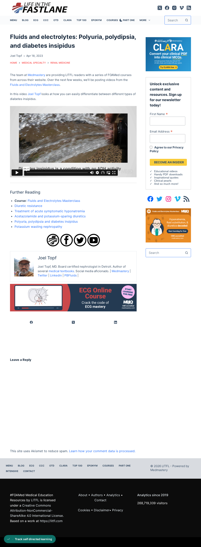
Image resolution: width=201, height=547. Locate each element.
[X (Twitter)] (160, 8)
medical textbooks (61, 271)
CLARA (67, 20)
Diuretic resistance (28, 206)
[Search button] (186, 20)
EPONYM (96, 20)
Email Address (161, 131)
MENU (13, 20)
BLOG (25, 20)
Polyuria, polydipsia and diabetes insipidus (46, 221)
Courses (112, 20)
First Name (159, 114)
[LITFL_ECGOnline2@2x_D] (73, 297)
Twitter (43, 275)
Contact (29, 471)
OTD (55, 20)
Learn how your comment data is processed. (102, 451)
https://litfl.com (51, 521)
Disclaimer (101, 510)
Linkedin (56, 275)
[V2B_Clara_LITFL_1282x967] (168, 54)
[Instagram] (174, 8)
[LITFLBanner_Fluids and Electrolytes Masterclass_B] (168, 225)
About (82, 495)
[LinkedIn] (116, 322)
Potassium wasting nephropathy (38, 227)
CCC (45, 20)
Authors (97, 495)
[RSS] (189, 8)
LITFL (35, 500)
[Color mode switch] (120, 20)
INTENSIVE (12, 471)
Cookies (84, 510)
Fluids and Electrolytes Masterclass (35, 85)
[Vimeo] (181, 8)
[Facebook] (167, 8)
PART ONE (129, 20)
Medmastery (36, 75)
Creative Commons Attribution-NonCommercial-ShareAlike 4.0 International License (36, 510)
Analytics (113, 495)
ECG (35, 20)
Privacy (117, 510)
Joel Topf (34, 94)
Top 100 (81, 20)
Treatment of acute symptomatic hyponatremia (50, 211)
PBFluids (70, 275)
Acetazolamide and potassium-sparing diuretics (50, 216)
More (143, 20)
